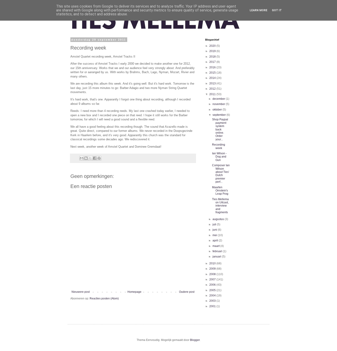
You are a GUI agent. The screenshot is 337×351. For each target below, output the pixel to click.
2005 (212, 290)
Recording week (218, 146)
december (219, 98)
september (220, 114)
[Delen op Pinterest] (99, 158)
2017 (212, 62)
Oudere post (186, 291)
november (219, 104)
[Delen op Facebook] (94, 158)
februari (218, 251)
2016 (212, 67)
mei (215, 235)
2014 (212, 78)
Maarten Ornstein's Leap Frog (220, 191)
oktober (218, 109)
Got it (277, 10)
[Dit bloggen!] (86, 158)
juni (215, 229)
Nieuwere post (81, 291)
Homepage (134, 291)
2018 (212, 56)
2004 (212, 295)
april (216, 240)
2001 (212, 306)
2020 (212, 45)
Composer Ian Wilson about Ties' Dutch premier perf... (221, 173)
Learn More (258, 10)
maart (216, 246)
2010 (212, 263)
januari (217, 256)
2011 (212, 94)
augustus (219, 219)
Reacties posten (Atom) (104, 298)
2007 (212, 279)
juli (215, 224)
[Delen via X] (90, 158)
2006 (212, 284)
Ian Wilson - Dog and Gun (219, 157)
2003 (212, 300)
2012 (212, 88)
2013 (212, 83)
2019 (212, 51)
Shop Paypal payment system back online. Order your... (220, 129)
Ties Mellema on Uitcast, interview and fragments (220, 206)
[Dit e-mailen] (81, 158)
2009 (212, 268)
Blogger (195, 340)
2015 (212, 72)
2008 (212, 274)
